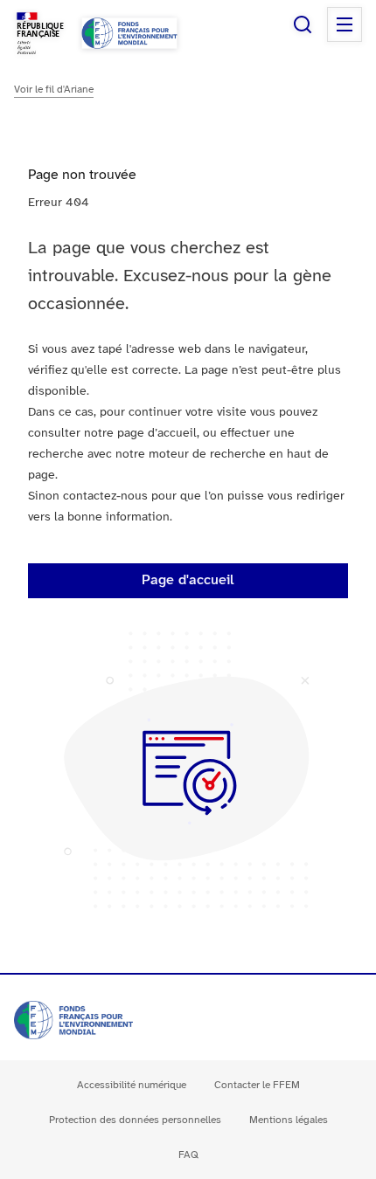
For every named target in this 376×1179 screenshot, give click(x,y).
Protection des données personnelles (135, 1120)
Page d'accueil (188, 580)
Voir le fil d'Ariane (54, 89)
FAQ (188, 1155)
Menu (344, 24)
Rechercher (302, 24)
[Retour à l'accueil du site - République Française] (129, 33)
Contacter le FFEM (257, 1085)
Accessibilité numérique (131, 1085)
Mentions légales (288, 1120)
